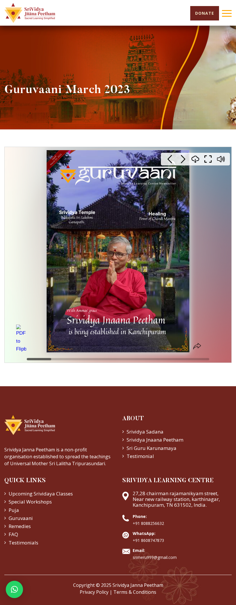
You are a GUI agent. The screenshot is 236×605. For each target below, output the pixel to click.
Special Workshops (30, 501)
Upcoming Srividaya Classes (41, 493)
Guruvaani (21, 518)
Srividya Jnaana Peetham (155, 439)
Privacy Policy (94, 592)
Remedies (20, 526)
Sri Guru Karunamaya (151, 448)
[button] (14, 589)
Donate (204, 13)
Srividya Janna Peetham (138, 585)
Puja (14, 510)
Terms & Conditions (134, 592)
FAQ (13, 534)
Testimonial (140, 456)
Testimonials (23, 542)
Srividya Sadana (145, 431)
